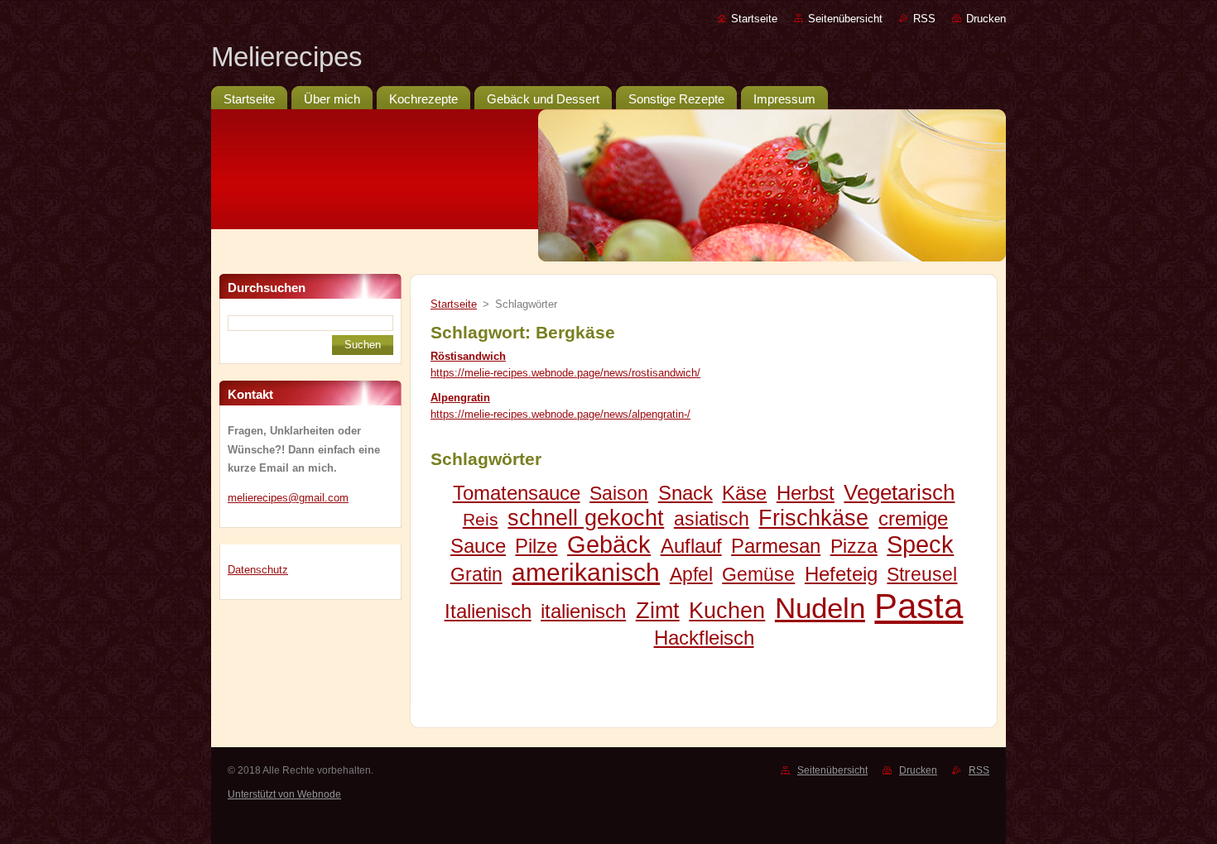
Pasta (918, 606)
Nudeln (820, 608)
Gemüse (758, 574)
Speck (920, 544)
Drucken (986, 18)
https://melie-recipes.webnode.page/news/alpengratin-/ (560, 414)
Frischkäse (813, 517)
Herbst (806, 493)
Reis (480, 519)
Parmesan (775, 546)
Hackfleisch (704, 637)
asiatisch (711, 519)
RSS (924, 18)
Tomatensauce (516, 493)
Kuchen (727, 610)
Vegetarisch (899, 492)
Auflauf (691, 546)
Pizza (854, 546)
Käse (744, 493)
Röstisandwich (468, 356)
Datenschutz (258, 569)
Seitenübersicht (845, 18)
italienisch (583, 611)
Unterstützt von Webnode (284, 794)
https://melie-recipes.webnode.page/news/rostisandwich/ (565, 373)
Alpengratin (460, 397)
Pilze (536, 546)
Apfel (691, 574)
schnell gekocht (585, 517)
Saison (618, 493)
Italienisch (488, 611)
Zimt (658, 610)
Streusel (922, 574)
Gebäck (609, 544)
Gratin (476, 574)
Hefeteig (841, 574)
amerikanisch (586, 572)
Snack (685, 493)
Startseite (754, 18)
